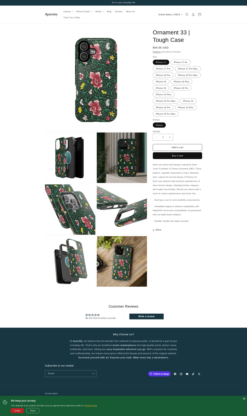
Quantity (156, 131)
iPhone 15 (161, 88)
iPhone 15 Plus (163, 94)
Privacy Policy (91, 405)
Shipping (157, 52)
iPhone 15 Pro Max (166, 101)
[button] (68, 11)
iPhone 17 (161, 62)
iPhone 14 (188, 101)
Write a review (146, 316)
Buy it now (177, 155)
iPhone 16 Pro (163, 75)
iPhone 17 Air (181, 62)
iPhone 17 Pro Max (188, 69)
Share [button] (159, 230)
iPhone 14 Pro (163, 107)
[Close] (244, 398)
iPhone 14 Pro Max (166, 114)
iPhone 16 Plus (181, 81)
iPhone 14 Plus (186, 107)
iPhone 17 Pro (163, 69)
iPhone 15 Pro (181, 88)
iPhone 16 (161, 81)
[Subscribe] (93, 373)
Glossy (159, 125)
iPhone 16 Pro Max (188, 75)
